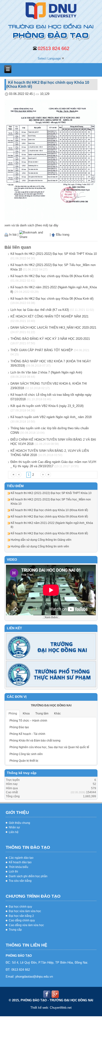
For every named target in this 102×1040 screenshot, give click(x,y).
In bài (12, 234)
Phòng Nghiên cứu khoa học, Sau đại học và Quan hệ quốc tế (49, 747)
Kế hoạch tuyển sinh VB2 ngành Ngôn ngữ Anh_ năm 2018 (51, 417)
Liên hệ (14, 832)
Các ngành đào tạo (21, 857)
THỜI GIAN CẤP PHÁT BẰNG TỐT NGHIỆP (41, 350)
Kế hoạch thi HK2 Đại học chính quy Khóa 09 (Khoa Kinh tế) (51, 276)
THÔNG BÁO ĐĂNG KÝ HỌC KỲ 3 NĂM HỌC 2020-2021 (50, 338)
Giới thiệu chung (19, 823)
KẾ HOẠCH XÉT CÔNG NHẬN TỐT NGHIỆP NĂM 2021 (49, 316)
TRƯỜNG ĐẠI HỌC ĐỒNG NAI (51, 705)
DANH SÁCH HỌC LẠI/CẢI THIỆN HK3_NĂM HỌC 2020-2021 (53, 327)
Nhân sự (14, 827)
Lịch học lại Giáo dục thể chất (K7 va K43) (39, 310)
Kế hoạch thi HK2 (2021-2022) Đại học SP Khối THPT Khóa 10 (53, 254)
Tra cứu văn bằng (20, 880)
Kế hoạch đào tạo (20, 862)
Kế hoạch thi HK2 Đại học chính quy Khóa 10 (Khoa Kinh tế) (49, 510)
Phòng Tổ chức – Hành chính (28, 720)
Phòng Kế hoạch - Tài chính (27, 734)
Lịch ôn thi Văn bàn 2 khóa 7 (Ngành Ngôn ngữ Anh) (46, 372)
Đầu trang (62, 234)
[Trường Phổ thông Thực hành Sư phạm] (51, 674)
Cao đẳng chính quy (22, 920)
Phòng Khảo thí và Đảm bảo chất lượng (34, 740)
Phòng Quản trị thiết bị (23, 760)
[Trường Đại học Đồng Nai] (51, 646)
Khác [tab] (57, 713)
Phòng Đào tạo (19, 727)
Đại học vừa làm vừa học (25, 911)
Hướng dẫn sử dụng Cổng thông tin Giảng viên (41, 539)
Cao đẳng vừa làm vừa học (26, 925)
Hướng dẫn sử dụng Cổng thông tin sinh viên (40, 546)
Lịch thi (13, 871)
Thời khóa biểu (18, 867)
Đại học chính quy (20, 906)
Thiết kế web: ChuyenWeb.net (51, 1007)
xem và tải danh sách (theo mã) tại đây (31, 225)
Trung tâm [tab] (41, 713)
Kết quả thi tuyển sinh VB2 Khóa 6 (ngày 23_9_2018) (46, 406)
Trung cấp (15, 929)
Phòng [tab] (13, 713)
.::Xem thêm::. (51, 617)
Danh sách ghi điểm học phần (28, 876)
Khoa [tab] (26, 713)
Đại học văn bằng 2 (21, 916)
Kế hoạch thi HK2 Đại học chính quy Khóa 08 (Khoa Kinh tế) (51, 298)
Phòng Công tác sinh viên (26, 754)
